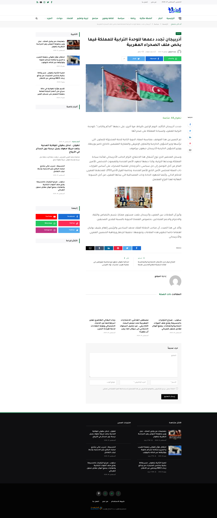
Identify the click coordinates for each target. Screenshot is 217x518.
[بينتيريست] (190, 143)
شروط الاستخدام (118, 501)
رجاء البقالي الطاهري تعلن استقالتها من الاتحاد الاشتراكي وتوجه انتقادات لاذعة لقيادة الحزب (102, 324)
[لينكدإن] (190, 137)
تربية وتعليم (82, 18)
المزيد (49, 18)
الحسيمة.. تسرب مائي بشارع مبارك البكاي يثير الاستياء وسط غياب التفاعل (51, 169)
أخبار (160, 18)
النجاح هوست (107, 509)
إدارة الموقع (172, 52)
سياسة (121, 18)
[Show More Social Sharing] (124, 58)
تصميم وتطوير (121, 509)
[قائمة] (180, 18)
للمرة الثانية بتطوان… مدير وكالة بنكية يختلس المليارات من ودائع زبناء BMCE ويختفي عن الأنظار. (51, 75)
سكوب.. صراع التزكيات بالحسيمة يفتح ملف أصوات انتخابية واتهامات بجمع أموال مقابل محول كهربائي (166, 324)
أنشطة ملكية (146, 18)
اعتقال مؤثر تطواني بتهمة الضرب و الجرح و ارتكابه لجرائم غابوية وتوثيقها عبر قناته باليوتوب (50, 60)
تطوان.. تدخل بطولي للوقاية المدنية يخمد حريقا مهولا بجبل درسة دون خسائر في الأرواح (58, 148)
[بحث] (37, 18)
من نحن (153, 2)
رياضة (133, 18)
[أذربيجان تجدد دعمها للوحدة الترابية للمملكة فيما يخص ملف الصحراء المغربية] (133, 88)
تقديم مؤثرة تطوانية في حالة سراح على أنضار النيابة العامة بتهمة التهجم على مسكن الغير (51, 91)
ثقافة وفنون (108, 18)
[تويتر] (190, 130)
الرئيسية (171, 18)
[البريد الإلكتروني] (190, 149)
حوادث (60, 18)
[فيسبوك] (190, 124)
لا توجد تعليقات (149, 52)
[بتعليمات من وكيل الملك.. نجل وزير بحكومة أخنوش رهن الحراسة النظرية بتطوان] (73, 45)
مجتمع (95, 18)
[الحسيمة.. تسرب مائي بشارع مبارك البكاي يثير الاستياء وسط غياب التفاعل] (73, 169)
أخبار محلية (76, 142)
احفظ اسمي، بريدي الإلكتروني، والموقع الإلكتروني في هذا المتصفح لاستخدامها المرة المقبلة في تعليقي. (138, 389)
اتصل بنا (145, 2)
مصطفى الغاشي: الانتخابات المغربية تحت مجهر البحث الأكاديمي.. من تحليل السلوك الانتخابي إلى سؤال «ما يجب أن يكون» (134, 326)
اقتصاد (70, 18)
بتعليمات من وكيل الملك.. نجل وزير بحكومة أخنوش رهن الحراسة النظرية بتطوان (50, 44)
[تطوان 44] (174, 10)
